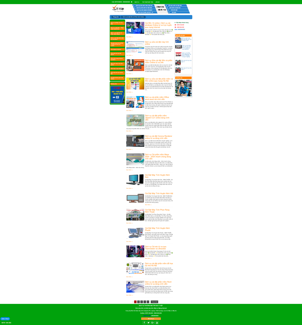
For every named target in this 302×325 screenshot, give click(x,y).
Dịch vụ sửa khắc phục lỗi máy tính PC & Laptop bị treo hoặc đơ (186, 47)
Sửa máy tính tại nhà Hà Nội (117, 73)
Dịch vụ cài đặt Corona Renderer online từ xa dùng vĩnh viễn (158, 137)
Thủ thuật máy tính (147, 2)
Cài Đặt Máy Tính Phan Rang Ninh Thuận (157, 210)
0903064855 (181, 29)
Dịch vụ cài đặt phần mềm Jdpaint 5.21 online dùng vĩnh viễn (157, 117)
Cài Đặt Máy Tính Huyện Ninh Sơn (157, 175)
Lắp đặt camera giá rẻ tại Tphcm (117, 78)
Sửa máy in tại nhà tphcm (117, 68)
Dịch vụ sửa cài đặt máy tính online (157, 42)
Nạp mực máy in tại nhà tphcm (117, 64)
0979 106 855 (6, 322)
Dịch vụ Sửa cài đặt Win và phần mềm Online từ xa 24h (158, 61)
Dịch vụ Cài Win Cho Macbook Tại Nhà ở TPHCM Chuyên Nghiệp (186, 54)
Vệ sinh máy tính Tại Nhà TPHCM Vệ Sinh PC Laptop (117, 44)
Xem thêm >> (129, 37)
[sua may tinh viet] (118, 8)
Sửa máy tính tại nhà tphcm (116, 54)
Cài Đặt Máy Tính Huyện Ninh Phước (157, 229)
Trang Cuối (154, 302)
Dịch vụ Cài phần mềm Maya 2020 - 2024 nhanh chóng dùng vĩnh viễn (158, 156)
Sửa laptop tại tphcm (116, 49)
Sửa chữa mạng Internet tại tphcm (117, 59)
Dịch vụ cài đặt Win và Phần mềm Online (116, 33)
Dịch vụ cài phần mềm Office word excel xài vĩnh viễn (157, 98)
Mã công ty (151, 318)
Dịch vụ (137, 2)
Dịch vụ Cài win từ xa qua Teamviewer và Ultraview (155, 247)
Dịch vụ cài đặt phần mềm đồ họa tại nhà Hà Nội (159, 264)
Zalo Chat (5, 319)
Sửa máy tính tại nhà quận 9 (186, 61)
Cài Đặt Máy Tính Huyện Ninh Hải (159, 193)
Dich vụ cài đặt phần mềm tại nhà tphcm (117, 38)
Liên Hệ (157, 2)
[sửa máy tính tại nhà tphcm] (183, 88)
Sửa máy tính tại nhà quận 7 (186, 68)
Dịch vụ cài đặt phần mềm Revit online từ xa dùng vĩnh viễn (158, 282)
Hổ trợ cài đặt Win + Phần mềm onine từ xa (117, 28)
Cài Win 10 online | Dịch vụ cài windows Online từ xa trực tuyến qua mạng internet (158, 25)
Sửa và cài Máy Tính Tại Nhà (117, 23)
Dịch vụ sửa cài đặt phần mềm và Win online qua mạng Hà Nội (159, 79)
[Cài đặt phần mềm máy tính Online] (117, 95)
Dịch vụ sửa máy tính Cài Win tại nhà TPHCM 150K (186, 39)
